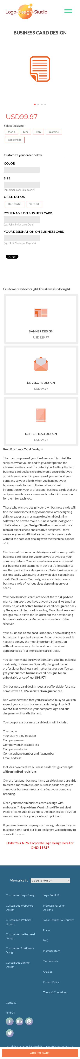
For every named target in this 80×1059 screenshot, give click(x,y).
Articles (47, 971)
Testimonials (50, 961)
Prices (46, 930)
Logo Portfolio (51, 895)
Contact (11, 1002)
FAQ (45, 940)
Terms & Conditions (55, 992)
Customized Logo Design (21, 895)
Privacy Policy (51, 982)
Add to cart (40, 1053)
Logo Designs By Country (58, 919)
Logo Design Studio (35, 525)
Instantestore (51, 950)
